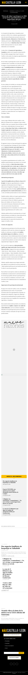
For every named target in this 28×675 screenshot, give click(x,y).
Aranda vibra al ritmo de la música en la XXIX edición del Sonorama (13, 613)
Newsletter (7, 641)
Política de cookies (14, 672)
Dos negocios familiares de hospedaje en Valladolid (10, 481)
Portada (5, 11)
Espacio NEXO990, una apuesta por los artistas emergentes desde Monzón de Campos (10, 491)
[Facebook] (11, 664)
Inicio (6, 648)
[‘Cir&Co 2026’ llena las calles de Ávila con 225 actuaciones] (20, 584)
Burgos (3, 608)
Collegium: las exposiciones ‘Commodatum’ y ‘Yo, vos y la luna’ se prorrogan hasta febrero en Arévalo (12, 501)
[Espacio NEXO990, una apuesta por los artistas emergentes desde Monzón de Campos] (22, 491)
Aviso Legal (20, 672)
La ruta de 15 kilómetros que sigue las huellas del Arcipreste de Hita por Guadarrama (10, 511)
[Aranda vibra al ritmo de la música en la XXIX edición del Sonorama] (14, 600)
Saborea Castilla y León (17, 11)
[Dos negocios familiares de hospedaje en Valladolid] (22, 483)
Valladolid (4, 544)
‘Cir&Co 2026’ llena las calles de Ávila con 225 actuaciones (7, 585)
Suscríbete (7, 643)
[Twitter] (17, 664)
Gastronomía (14, 12)
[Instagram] (14, 664)
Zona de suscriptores (9, 645)
